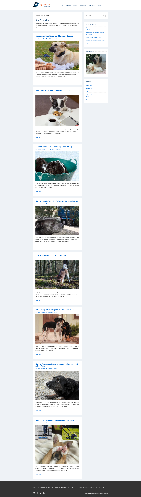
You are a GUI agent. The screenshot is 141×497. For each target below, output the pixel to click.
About (99, 5)
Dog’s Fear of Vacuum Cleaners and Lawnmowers (56, 420)
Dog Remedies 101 (65, 487)
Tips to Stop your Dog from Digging (50, 255)
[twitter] (34, 493)
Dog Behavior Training (71, 5)
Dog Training (91, 5)
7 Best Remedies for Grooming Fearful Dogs (54, 147)
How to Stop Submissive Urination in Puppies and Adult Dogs (56, 365)
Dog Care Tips (89, 91)
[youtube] (44, 493)
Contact (92, 487)
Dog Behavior (54, 38)
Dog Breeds (89, 88)
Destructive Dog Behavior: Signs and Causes (54, 36)
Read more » (38, 80)
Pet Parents (89, 96)
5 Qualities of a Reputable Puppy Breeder (95, 40)
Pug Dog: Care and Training (92, 43)
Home (61, 5)
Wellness (88, 99)
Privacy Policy (98, 487)
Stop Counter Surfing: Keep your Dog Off (52, 90)
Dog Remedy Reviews (84, 487)
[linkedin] (41, 493)
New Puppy (83, 5)
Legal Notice (105, 493)
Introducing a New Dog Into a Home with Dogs (55, 310)
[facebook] (38, 493)
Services (72, 487)
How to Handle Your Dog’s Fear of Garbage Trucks (56, 201)
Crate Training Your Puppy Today (93, 37)
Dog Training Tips (90, 94)
